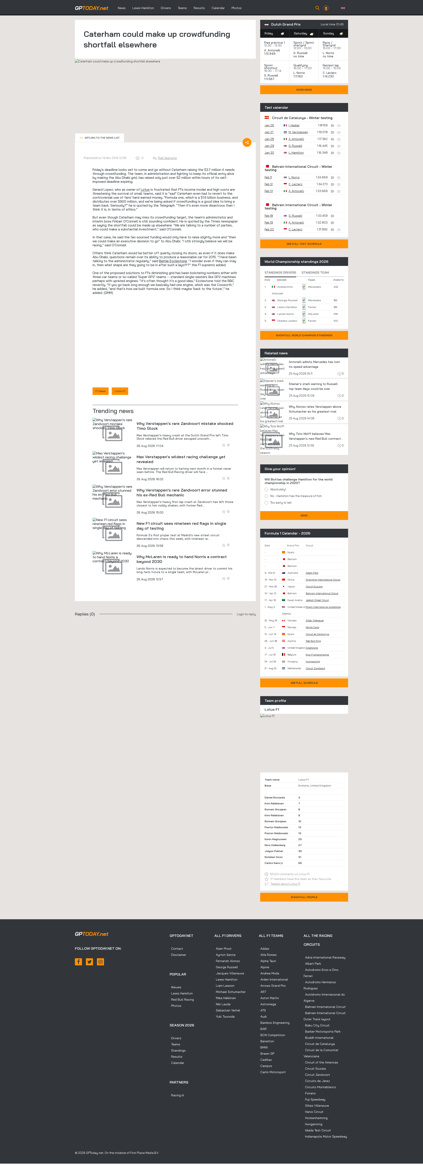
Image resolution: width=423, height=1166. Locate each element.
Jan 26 (269, 125)
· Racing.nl (177, 1095)
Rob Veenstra (167, 158)
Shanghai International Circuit (323, 579)
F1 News (100, 391)
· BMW (263, 1047)
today (91, 8)
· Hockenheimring (316, 1118)
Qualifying (300, 65)
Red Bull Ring (313, 641)
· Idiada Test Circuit (317, 1130)
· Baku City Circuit (317, 1025)
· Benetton (266, 1041)
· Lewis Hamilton (181, 993)
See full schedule (304, 682)
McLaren (313, 314)
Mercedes (314, 286)
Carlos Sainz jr (274, 863)
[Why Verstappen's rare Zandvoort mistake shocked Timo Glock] (112, 424)
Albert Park (312, 572)
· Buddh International (319, 1038)
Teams (182, 8)
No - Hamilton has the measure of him (296, 496)
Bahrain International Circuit (295, 166)
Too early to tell (281, 502)
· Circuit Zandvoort (317, 1075)
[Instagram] (100, 961)
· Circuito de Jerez (317, 1081)
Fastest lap (331, 65)
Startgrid (329, 45)
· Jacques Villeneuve (229, 973)
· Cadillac (265, 1060)
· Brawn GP (266, 1054)
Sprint (297, 42)
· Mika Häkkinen (225, 998)
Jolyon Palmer (274, 851)
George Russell (287, 300)
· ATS (262, 1010)
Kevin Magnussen (276, 839)
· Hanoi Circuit (313, 1112)
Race (326, 42)
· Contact (176, 949)
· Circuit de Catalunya (319, 1044)
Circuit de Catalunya (289, 118)
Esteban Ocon (274, 857)
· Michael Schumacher (230, 992)
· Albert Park (312, 964)
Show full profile (304, 897)
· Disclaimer (178, 955)
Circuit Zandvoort (315, 668)
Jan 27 (269, 132)
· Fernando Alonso (227, 961)
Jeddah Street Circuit (317, 600)
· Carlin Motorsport (272, 1072)
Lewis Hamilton (143, 8)
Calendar (218, 8)
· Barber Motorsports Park (322, 1031)
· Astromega (267, 1004)
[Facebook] (78, 961)
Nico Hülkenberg (275, 845)
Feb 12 (269, 184)
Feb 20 (269, 229)
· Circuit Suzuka (315, 1069)
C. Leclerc (330, 73)
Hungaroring (313, 661)
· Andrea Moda (269, 973)
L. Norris (328, 53)
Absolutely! (278, 489)
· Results (176, 1057)
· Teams (175, 1044)
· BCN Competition (272, 1035)
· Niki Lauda (222, 1004)
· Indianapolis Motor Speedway (325, 1136)
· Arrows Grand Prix (272, 986)
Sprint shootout (270, 67)
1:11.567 (269, 79)
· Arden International (273, 979)
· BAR (263, 1029)
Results (199, 8)
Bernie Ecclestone (173, 261)
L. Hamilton (296, 152)
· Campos (265, 1066)
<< (100, 137)
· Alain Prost (223, 949)
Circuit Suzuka (314, 586)
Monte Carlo (312, 627)
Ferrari (312, 307)
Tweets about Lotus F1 (285, 884)
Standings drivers (280, 273)
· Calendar (177, 1063)
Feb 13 (269, 191)
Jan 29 (269, 146)
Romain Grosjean (275, 809)
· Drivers (175, 1038)
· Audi (263, 1016)
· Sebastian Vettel (227, 1010)
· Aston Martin (269, 998)
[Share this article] (247, 142)
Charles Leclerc (287, 320)
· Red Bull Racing (182, 1000)
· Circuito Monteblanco (320, 1087)
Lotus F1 (120, 391)
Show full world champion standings (304, 335)
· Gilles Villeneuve (316, 1106)
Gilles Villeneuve (315, 620)
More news (304, 89)
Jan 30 (269, 152)
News (122, 8)
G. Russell (300, 53)
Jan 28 (269, 139)
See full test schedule (304, 243)
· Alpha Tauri (267, 961)
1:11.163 (298, 76)
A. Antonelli (272, 50)
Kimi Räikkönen (274, 803)
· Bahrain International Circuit (325, 1007)
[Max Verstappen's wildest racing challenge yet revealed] (112, 457)
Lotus (145, 189)
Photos (237, 8)
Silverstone (312, 647)
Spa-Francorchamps (317, 654)
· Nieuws (175, 987)
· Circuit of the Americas (321, 1062)
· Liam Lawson (224, 986)
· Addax (264, 949)
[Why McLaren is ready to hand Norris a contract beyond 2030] (112, 557)
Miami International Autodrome (323, 607)
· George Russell (226, 967)
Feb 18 (269, 215)
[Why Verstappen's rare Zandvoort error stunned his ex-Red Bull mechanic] (112, 492)
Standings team (315, 273)
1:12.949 (270, 53)
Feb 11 (268, 177)
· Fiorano (310, 1093)
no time (299, 56)
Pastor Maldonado (276, 827)
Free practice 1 (274, 42)
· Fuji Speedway (314, 1099)
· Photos (175, 1006)
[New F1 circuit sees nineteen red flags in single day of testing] (112, 524)
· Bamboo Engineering (274, 1023)
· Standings (178, 1050)
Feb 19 (269, 222)
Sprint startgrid (303, 44)
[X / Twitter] (89, 961)
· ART (262, 992)
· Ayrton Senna (225, 955)
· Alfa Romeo (268, 955)
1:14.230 (329, 76)
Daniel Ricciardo (275, 797)
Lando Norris (285, 314)
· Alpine (264, 967)
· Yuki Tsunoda (224, 1016)
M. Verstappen (298, 132)
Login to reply (246, 614)
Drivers (166, 8)
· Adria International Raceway (324, 957)
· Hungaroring (313, 1124)
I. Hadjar (294, 125)
